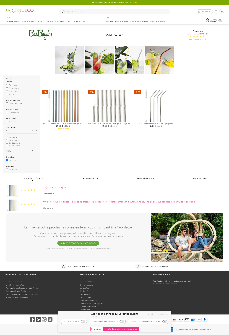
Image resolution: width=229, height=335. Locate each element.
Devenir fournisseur (88, 307)
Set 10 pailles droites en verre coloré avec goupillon (63, 124)
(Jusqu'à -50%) (216, 20)
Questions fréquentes (15, 285)
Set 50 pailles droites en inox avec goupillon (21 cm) (109, 124)
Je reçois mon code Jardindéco (78, 243)
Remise (11, 94)
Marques (196, 34)
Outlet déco (85, 291)
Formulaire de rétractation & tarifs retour (23, 288)
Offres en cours (86, 285)
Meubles (109, 21)
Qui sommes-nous (87, 282)
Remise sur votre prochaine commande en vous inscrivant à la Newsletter (78, 227)
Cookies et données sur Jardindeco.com (114, 313)
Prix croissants (14, 88)
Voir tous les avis (199, 178)
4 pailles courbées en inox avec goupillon (156, 124)
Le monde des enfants (76, 21)
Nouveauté (12, 169)
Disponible (12, 160)
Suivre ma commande (15, 282)
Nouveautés (85, 294)
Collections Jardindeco (89, 300)
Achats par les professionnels (18, 291)
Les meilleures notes (89, 178)
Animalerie (59, 21)
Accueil (188, 34)
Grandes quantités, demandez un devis (22, 294)
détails (95, 316)
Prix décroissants (15, 91)
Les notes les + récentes (32, 178)
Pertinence (13, 85)
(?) (78, 321)
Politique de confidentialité (17, 297)
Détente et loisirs (157, 21)
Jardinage (49, 21)
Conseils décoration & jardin (91, 303)
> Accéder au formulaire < (165, 284)
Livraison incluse (14, 113)
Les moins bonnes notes (145, 178)
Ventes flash (85, 288)
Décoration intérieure (139, 21)
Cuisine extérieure (12, 21)
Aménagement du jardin (32, 21)
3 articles (198, 31)
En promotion (13, 122)
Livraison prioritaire (15, 103)
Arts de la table (121, 21)
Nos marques (85, 297)
